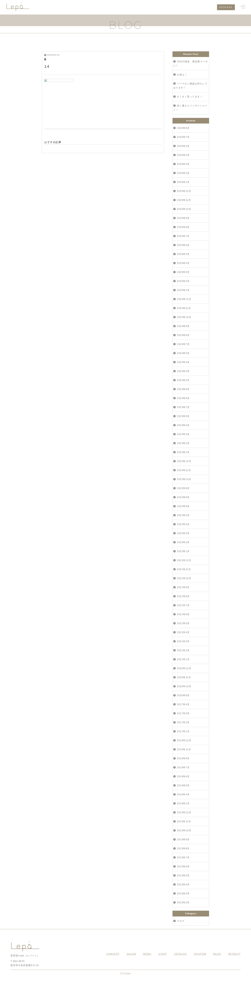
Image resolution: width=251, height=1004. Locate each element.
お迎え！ (182, 74)
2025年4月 (183, 263)
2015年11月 (184, 821)
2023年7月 (183, 407)
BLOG (217, 954)
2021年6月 (183, 614)
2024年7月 (183, 344)
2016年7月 (183, 767)
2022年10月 (184, 479)
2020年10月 (184, 686)
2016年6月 (183, 776)
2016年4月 (183, 794)
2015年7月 (183, 857)
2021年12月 (184, 560)
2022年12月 (184, 461)
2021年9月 (183, 587)
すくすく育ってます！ (189, 96)
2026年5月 (183, 146)
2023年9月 (183, 389)
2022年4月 (183, 524)
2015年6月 (183, 866)
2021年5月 (183, 623)
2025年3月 (183, 272)
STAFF (162, 954)
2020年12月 (184, 668)
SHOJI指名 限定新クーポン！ (190, 63)
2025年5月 (183, 254)
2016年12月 (184, 740)
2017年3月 (183, 713)
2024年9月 (183, 326)
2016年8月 (183, 758)
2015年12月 (184, 812)
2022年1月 (183, 551)
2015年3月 (183, 893)
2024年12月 (184, 299)
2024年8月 (183, 335)
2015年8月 (183, 848)
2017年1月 (183, 731)
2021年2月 (183, 650)
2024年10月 (184, 317)
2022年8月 (183, 497)
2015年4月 (183, 884)
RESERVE (226, 7)
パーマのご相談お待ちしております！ (190, 85)
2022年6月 (183, 506)
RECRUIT (234, 954)
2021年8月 (183, 596)
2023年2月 (183, 443)
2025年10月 (184, 209)
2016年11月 (184, 749)
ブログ (181, 921)
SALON (131, 954)
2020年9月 (183, 695)
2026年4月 (183, 155)
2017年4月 (183, 704)
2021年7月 (183, 605)
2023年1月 (183, 452)
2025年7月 (183, 236)
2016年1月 (183, 803)
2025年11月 (184, 200)
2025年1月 (183, 290)
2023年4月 (183, 425)
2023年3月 (183, 434)
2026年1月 (183, 182)
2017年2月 (183, 722)
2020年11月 (184, 677)
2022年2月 (183, 542)
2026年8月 (183, 128)
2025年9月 (183, 218)
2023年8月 (183, 398)
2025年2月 (183, 281)
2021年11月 (184, 569)
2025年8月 (183, 227)
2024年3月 (183, 371)
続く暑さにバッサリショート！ (190, 107)
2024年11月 (184, 308)
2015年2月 (183, 902)
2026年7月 (183, 137)
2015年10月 (184, 830)
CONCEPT (113, 954)
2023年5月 (183, 416)
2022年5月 (183, 515)
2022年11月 (184, 470)
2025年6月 (183, 245)
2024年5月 (183, 353)
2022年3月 (183, 533)
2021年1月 (183, 659)
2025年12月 (184, 191)
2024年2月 (183, 380)
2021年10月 (184, 578)
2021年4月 (183, 632)
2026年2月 (183, 173)
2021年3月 (183, 641)
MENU (147, 954)
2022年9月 (183, 488)
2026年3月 (183, 164)
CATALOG (180, 954)
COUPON (200, 954)
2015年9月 (183, 839)
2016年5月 (183, 785)
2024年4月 (183, 362)
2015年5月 (183, 875)
